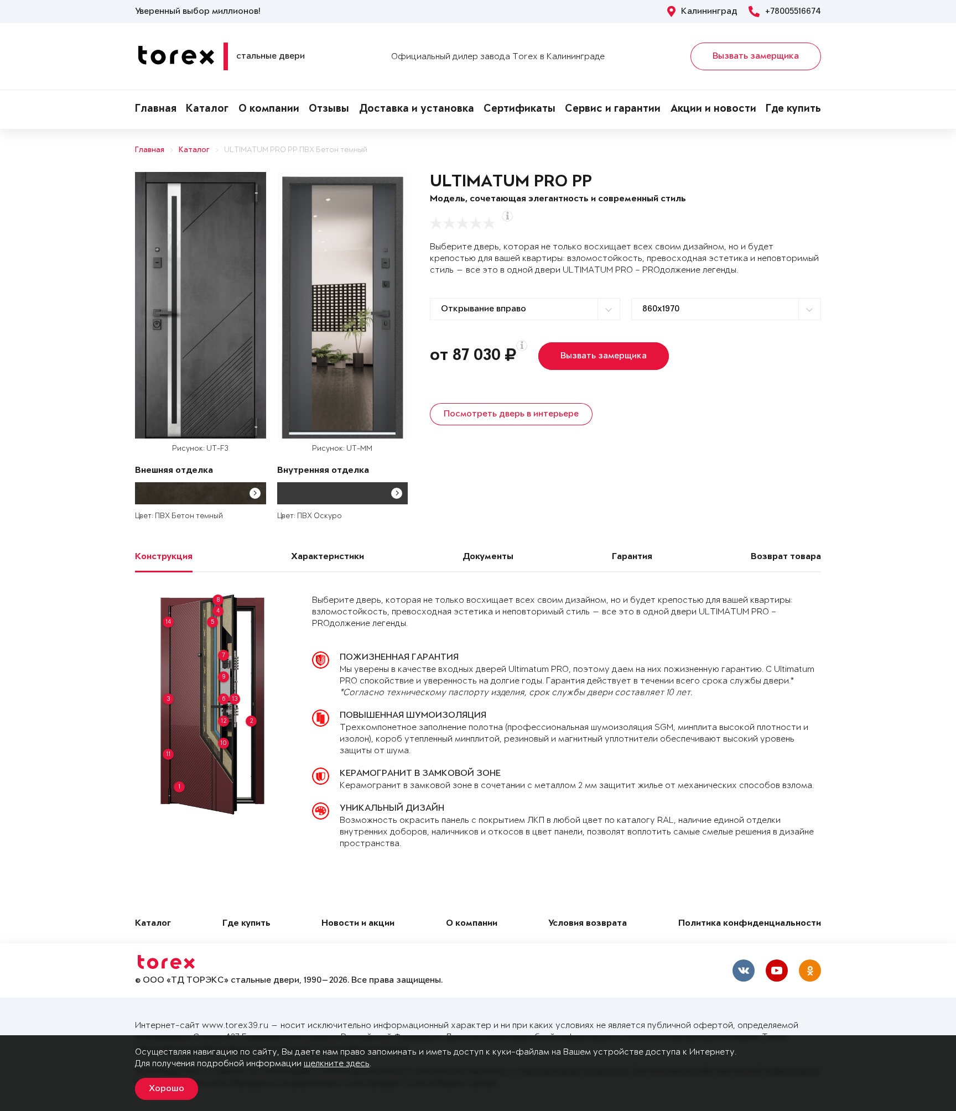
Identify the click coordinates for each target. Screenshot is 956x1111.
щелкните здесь (337, 1063)
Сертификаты (519, 109)
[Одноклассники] (810, 970)
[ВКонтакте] (743, 970)
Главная (155, 109)
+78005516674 (793, 12)
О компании (268, 109)
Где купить (793, 109)
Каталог (207, 109)
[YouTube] (777, 970)
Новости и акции (357, 924)
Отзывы (329, 109)
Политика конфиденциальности (749, 924)
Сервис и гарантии (613, 109)
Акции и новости (713, 109)
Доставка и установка (416, 109)
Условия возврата (587, 924)
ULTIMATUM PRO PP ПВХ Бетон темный (295, 150)
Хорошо (166, 1089)
